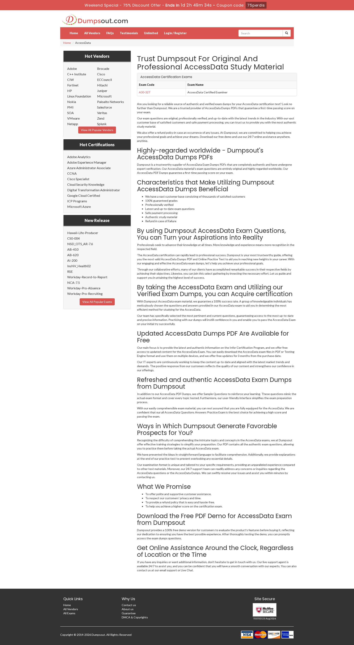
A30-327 (144, 92)
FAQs (110, 33)
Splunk (102, 124)
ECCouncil (104, 79)
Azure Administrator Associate (89, 168)
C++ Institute (76, 74)
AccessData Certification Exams (166, 77)
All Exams (69, 613)
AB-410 (72, 249)
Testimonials (129, 33)
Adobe (72, 68)
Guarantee (129, 613)
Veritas (102, 113)
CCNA (72, 173)
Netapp (72, 124)
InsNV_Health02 (79, 266)
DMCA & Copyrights (135, 617)
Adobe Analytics (79, 157)
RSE (70, 271)
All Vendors (92, 33)
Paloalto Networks (110, 102)
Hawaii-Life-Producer (82, 233)
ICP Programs (77, 201)
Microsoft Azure (79, 206)
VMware (73, 118)
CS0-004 (73, 238)
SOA (70, 113)
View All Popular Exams (97, 301)
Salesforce (104, 107)
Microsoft (104, 96)
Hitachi (102, 85)
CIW (70, 79)
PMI (70, 107)
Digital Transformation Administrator (93, 190)
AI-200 (72, 260)
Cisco (101, 74)
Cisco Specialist (78, 179)
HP (69, 91)
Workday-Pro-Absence (83, 288)
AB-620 (72, 255)
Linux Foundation (79, 96)
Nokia (71, 102)
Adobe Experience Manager (87, 162)
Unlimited (151, 33)
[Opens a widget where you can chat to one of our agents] (326, 622)
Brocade (103, 68)
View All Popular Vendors (97, 130)
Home (74, 33)
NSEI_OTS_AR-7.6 (80, 244)
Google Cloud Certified (83, 195)
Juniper (102, 91)
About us (128, 609)
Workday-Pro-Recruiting (85, 293)
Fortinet (72, 85)
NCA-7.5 (73, 282)
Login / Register (175, 33)
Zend (100, 118)
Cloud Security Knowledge (85, 184)
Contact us (129, 605)
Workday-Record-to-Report (87, 277)
